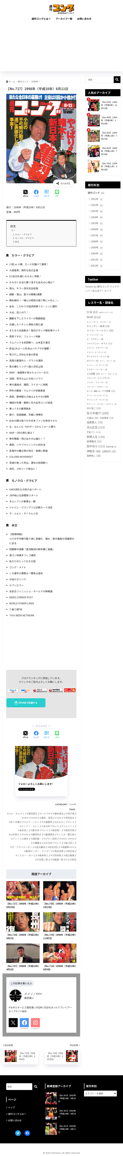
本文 (17, 241)
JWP (59, 817)
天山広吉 (96, 427)
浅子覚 (71, 813)
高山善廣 (69, 855)
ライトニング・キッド (97, 399)
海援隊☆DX (68, 847)
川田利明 (56, 855)
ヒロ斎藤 (93, 373)
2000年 (96, 253)
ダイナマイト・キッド (98, 356)
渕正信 (71, 851)
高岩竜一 (56, 830)
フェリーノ (68, 826)
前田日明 (69, 830)
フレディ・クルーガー (97, 382)
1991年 (96, 199)
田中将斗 (96, 446)
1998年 (72, 804)
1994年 (96, 217)
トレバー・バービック (97, 365)
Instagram (35, 1028)
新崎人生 (96, 437)
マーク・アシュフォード (97, 395)
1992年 (96, 205)
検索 (117, 79)
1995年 (96, 223)
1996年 (96, 229)
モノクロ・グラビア (24, 238)
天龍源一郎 (57, 859)
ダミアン (92, 360)
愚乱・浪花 (47, 817)
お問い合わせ (84, 18)
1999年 (96, 247)
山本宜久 (14, 834)
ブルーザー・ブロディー (97, 387)
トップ (11, 1107)
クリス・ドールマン (100, 330)
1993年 (96, 211)
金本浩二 (24, 830)
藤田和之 (37, 834)
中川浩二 (94, 408)
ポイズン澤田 (93, 391)
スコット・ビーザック (96, 352)
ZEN (35, 817)
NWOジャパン (106, 312)
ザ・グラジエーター (22, 847)
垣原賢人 (95, 422)
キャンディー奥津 (98, 326)
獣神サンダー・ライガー (38, 851)
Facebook (24, 1028)
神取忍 (93, 451)
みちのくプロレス (65, 822)
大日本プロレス (53, 842)
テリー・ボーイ (107, 361)
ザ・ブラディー (95, 339)
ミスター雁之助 (66, 834)
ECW (92, 312)
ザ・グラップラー (95, 335)
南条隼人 (43, 855)
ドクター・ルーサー (97, 369)
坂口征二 (69, 842)
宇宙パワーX (94, 432)
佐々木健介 (16, 822)
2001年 (96, 259)
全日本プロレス (51, 826)
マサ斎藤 (108, 390)
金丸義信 (40, 847)
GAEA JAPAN (67, 838)
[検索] (35, 1086)
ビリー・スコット (109, 374)
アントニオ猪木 (20, 838)
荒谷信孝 (59, 851)
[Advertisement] (62, 49)
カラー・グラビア (23, 234)
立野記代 (109, 451)
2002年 (96, 265)
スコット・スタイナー (97, 347)
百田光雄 (111, 446)
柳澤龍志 (94, 441)
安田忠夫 (69, 817)
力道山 (92, 417)
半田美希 (106, 417)
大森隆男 (47, 822)
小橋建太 (37, 842)
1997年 (96, 235)
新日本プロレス (40, 830)
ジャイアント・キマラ (99, 343)
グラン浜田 (51, 838)
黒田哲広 (33, 813)
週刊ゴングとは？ (41, 18)
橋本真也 (59, 813)
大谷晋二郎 (42, 859)
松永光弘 (53, 847)
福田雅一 (37, 838)
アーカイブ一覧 (64, 18)
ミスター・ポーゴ (26, 855)
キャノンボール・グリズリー (99, 322)
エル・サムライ (16, 813)
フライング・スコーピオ (98, 378)
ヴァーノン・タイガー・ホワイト (102, 404)
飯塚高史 (50, 834)
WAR (25, 834)
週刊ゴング (96, 192)
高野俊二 (94, 455)
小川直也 (71, 859)
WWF (26, 817)
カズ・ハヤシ (32, 822)
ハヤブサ (46, 813)
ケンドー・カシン (30, 826)
